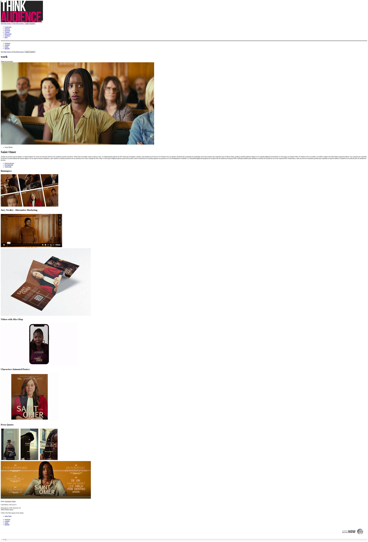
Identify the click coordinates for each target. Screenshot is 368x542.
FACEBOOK (9, 165)
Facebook (8, 501)
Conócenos (8, 27)
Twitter (13, 501)
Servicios (7, 30)
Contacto (7, 35)
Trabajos (7, 29)
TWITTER (8, 167)
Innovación (8, 34)
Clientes (7, 32)
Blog (6, 37)
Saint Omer (8, 516)
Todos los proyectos (7, 61)
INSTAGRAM (9, 163)
